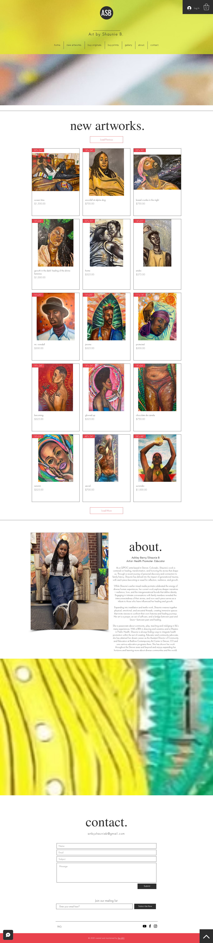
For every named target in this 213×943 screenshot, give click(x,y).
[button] (206, 7)
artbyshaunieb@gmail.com (106, 833)
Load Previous (106, 139)
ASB (106, 13)
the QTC (121, 938)
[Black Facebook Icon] (150, 926)
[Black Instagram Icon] (155, 926)
